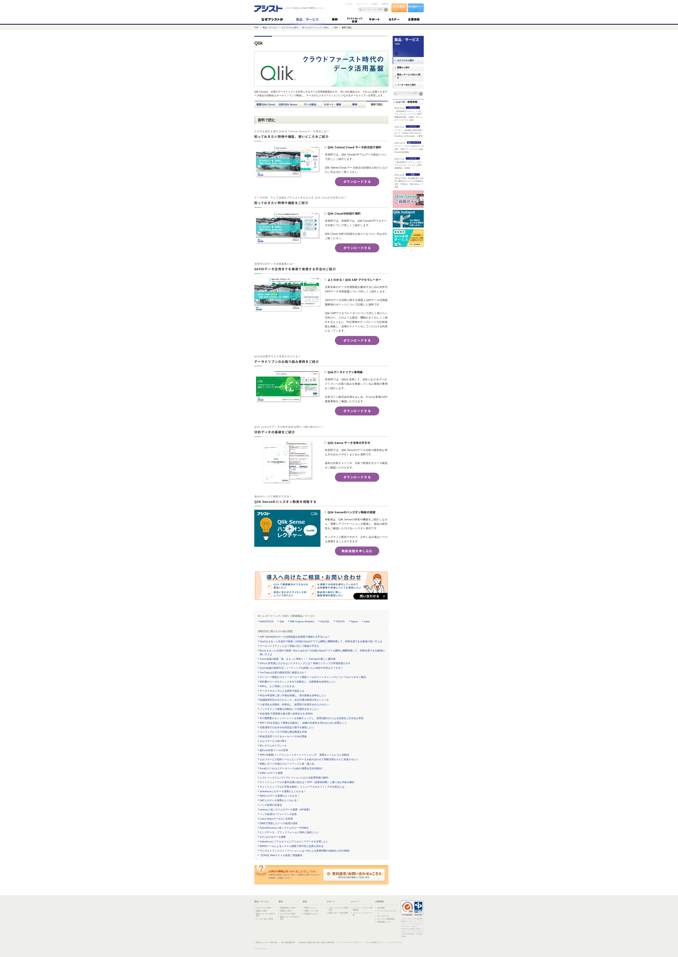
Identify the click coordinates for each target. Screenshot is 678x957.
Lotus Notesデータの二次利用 (276, 818)
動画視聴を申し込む (357, 551)
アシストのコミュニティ (386, 912)
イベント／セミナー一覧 (362, 914)
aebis (367, 621)
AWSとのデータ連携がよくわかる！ (280, 795)
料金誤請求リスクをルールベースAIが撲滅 (283, 736)
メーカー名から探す (406, 85)
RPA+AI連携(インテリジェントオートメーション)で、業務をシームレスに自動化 (304, 754)
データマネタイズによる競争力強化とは (282, 690)
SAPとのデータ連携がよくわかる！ (279, 800)
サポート (331, 901)
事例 (354, 104)
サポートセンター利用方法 (338, 909)
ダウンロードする (357, 181)
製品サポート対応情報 (338, 913)
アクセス (348, 4)
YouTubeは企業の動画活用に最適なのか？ (283, 672)
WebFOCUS (266, 621)
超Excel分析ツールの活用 (274, 750)
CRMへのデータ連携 (271, 773)
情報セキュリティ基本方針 (266, 942)
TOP (256, 27)
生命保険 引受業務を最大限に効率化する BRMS (286, 713)
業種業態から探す (288, 908)
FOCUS (340, 621)
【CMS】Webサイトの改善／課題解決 (281, 855)
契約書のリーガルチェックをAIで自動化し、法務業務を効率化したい (298, 681)
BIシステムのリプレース (273, 745)
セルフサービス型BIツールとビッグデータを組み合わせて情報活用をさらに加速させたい (309, 759)
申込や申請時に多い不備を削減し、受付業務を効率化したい (293, 695)
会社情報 (381, 908)
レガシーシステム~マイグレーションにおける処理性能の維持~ (294, 777)
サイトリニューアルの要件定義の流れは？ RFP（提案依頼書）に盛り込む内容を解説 (307, 782)
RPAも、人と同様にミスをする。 (278, 686)
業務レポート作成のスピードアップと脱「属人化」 (288, 763)
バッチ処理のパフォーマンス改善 (278, 814)
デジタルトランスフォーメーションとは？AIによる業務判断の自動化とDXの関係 (304, 850)
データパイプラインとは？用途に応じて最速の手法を (289, 646)
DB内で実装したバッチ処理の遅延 (279, 823)
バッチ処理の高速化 (271, 805)
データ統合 (310, 104)
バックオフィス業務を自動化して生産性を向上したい (289, 709)
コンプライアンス (395, 942)
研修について (310, 908)
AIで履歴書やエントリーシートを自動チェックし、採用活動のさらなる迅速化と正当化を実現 (311, 718)
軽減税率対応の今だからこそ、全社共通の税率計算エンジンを (294, 699)
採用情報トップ (384, 922)
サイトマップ (362, 4)
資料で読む (377, 104)
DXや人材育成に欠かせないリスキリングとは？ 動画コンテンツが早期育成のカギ (305, 663)
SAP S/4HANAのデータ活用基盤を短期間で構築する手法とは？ (295, 636)
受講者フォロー (311, 914)
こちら (403, 936)
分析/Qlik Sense (288, 104)
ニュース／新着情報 (385, 919)
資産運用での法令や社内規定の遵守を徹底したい (287, 727)
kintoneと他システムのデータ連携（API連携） (285, 809)
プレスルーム (383, 916)
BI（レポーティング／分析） (316, 27)
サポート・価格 (332, 104)
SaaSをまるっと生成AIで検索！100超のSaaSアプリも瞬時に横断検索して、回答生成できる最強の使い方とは (321, 641)
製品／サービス (270, 27)
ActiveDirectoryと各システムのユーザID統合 (284, 827)
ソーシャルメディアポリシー (350, 942)
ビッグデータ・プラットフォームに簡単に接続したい (289, 832)
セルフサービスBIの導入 (273, 741)
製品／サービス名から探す (408, 76)
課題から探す (403, 67)
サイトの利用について (374, 942)
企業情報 (379, 901)
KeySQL (325, 621)
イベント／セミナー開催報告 (362, 909)
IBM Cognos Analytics (302, 621)
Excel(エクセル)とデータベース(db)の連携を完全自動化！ (292, 768)
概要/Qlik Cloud (266, 104)
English (374, 4)
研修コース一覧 (311, 911)
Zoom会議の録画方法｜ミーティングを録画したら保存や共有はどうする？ (301, 667)
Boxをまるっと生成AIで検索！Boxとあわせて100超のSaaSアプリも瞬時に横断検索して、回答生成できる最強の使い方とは (322, 652)
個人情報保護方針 (288, 942)
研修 (305, 901)
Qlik (336, 27)
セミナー (355, 901)
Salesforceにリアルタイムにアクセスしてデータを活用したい (294, 841)
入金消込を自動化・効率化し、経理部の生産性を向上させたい (294, 704)
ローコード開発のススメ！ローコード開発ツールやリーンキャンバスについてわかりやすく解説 (313, 677)
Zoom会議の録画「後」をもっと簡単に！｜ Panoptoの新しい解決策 (298, 658)
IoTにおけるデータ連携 (273, 836)
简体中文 (385, 4)
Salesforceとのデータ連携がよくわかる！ (283, 791)
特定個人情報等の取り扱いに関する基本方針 (317, 942)
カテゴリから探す (289, 27)
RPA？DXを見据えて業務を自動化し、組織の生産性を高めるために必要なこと (303, 722)
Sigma (354, 621)
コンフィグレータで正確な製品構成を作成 (283, 731)
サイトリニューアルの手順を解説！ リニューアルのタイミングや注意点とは (302, 786)
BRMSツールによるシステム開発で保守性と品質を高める (292, 846)
